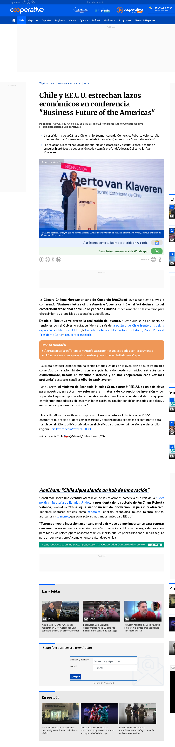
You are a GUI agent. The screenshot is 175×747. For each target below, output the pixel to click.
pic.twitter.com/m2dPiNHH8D (71, 429)
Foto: (44, 162)
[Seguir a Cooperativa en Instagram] (33, 2)
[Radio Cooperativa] (130, 10)
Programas (125, 20)
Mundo (72, 20)
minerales (94, 512)
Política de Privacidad (103, 683)
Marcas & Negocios (145, 20)
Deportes (46, 20)
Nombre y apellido (79, 659)
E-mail (73, 666)
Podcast (96, 20)
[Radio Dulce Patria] (81, 10)
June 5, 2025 (98, 436)
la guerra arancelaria (78, 334)
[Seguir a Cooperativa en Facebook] (24, 2)
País (21, 20)
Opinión (84, 20)
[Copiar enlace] (160, 259)
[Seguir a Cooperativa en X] (28, 2)
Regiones (60, 20)
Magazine (33, 20)
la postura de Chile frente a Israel (136, 325)
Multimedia (109, 20)
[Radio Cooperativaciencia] (103, 10)
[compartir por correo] (153, 259)
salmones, (63, 516)
